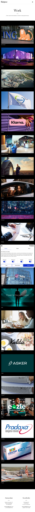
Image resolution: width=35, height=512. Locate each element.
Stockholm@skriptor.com (26, 506)
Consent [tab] (5, 248)
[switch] (13, 261)
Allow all (28, 265)
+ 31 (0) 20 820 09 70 (9, 507)
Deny (6, 265)
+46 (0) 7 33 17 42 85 (26, 507)
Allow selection (17, 265)
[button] (32, 2)
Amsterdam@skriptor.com (8, 506)
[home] (4, 2)
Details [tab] (17, 248)
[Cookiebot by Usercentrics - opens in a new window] (30, 246)
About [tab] (29, 248)
